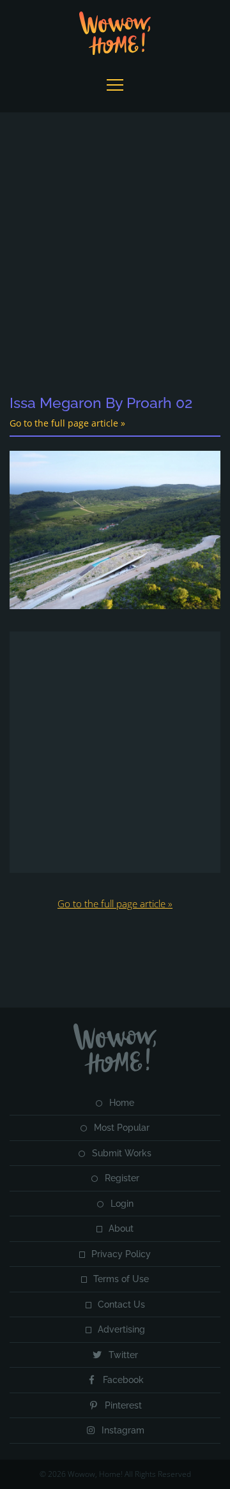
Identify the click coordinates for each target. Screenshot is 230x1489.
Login (122, 1203)
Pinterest (123, 1405)
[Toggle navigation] (115, 84)
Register (122, 1178)
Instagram (123, 1430)
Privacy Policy (121, 1254)
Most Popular (122, 1127)
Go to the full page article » (67, 423)
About (121, 1228)
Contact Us (121, 1304)
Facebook (123, 1380)
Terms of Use (121, 1279)
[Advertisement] (115, 254)
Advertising (121, 1329)
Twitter (123, 1355)
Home (121, 1103)
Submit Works (121, 1153)
